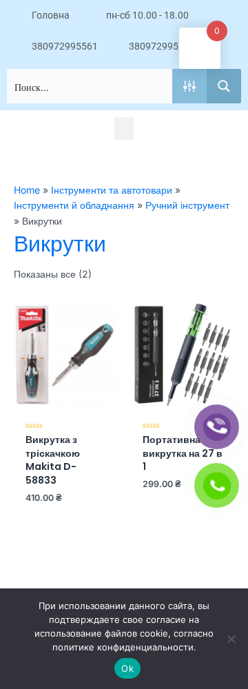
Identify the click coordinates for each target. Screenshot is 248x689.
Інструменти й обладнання (74, 205)
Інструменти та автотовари (111, 190)
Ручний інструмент (187, 205)
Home (27, 190)
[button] (124, 128)
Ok (127, 668)
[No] (231, 639)
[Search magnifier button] (224, 86)
